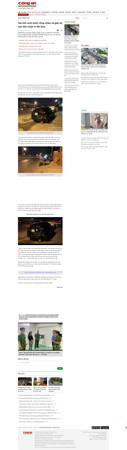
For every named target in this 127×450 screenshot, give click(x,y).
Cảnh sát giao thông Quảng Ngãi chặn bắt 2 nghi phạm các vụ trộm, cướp (71, 80)
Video (103, 12)
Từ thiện (88, 12)
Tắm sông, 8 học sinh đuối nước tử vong (30, 46)
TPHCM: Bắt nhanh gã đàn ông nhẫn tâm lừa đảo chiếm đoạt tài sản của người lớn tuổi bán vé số (94, 131)
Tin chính (23, 12)
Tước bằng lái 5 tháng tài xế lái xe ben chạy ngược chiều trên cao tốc (38, 413)
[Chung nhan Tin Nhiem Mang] (98, 439)
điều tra (26, 319)
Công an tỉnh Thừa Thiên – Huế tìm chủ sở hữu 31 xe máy (35, 401)
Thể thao (68, 12)
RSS (78, 18)
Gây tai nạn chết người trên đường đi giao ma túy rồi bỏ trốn (39, 389)
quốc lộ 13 (45, 54)
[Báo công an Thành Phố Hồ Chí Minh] (27, 4)
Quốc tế (74, 12)
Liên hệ (35, 427)
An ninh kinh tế (46, 12)
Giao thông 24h (36, 12)
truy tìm (52, 317)
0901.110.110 (56, 427)
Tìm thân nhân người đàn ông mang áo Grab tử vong (33, 398)
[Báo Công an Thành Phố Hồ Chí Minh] (19, 12)
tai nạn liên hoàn (33, 317)
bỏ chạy (40, 317)
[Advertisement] (75, 5)
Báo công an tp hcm (31, 315)
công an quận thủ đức (52, 315)
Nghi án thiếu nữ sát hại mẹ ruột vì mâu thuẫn (31, 49)
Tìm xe (31, 14)
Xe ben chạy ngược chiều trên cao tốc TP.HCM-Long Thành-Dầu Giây (38, 418)
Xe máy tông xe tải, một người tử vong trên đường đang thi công (36, 410)
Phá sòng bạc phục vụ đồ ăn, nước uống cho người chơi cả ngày (36, 43)
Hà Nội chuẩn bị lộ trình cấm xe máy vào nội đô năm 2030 (34, 407)
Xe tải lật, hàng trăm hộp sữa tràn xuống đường (54, 389)
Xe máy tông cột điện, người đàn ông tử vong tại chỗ (24, 389)
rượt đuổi (33, 54)
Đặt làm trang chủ (26, 427)
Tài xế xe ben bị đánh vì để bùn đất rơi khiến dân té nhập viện (35, 404)
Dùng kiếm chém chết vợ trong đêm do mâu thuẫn (32, 40)
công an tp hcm (41, 315)
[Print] (61, 30)
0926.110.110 (48, 427)
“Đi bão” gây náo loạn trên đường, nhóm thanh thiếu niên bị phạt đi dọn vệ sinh (71, 47)
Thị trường (54, 12)
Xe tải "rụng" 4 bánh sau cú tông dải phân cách (31, 421)
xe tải (56, 52)
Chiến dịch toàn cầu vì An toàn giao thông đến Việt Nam (34, 416)
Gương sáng (81, 12)
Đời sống (61, 12)
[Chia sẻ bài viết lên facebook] (57, 30)
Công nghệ (95, 12)
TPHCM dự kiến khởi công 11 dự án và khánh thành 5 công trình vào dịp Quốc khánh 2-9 (93, 66)
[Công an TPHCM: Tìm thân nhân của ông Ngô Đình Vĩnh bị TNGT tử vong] (71, 30)
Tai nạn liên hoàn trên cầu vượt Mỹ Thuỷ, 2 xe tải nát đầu (34, 395)
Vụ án (28, 12)
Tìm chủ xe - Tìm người (40, 14)
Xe (100, 12)
